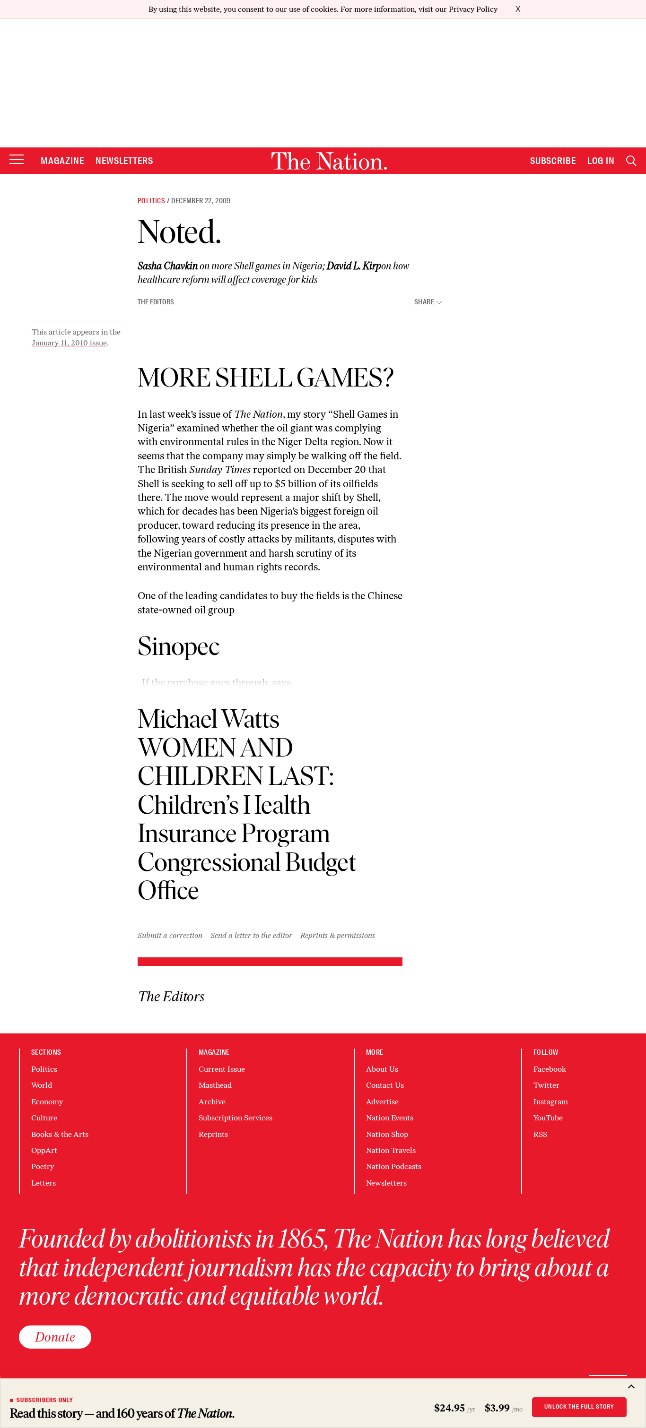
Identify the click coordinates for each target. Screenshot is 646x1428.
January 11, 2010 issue (69, 342)
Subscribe (553, 161)
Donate (55, 1337)
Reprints (213, 1134)
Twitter (546, 1085)
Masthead (215, 1085)
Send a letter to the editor (251, 935)
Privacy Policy (473, 9)
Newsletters (125, 161)
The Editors (156, 302)
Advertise (382, 1101)
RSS (540, 1134)
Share (424, 302)
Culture (44, 1117)
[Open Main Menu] (16, 160)
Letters (43, 1183)
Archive (212, 1101)
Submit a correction (170, 935)
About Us (382, 1069)
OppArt (44, 1150)
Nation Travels (391, 1150)
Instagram (550, 1101)
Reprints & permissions (337, 935)
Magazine (62, 161)
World (41, 1085)
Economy (47, 1101)
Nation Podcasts (393, 1166)
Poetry (42, 1166)
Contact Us (385, 1085)
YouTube (548, 1117)
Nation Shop (387, 1134)
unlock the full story (579, 1407)
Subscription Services (235, 1117)
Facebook (549, 1069)
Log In (601, 161)
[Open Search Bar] (631, 160)
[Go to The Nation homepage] (329, 161)
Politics (151, 201)
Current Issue (222, 1069)
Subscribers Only (45, 1400)
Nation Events (389, 1117)
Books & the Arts (59, 1134)
